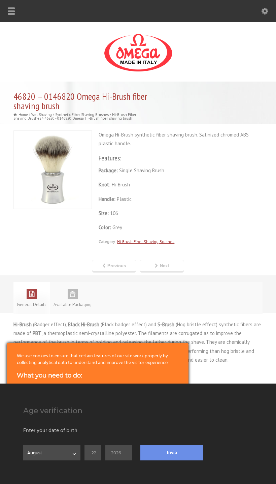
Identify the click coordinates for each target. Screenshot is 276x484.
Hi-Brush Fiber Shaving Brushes (145, 241)
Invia (172, 452)
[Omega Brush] (138, 71)
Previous (116, 265)
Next (164, 265)
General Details (31, 304)
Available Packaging (73, 304)
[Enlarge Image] (53, 135)
